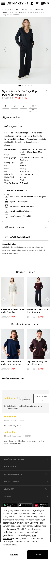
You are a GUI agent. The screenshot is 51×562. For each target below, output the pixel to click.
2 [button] (22, 85)
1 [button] (19, 85)
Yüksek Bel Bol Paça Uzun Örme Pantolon (38, 310)
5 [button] (31, 85)
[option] (25, 50)
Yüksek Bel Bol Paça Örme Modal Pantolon (12, 310)
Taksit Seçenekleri (19, 237)
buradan (5, 253)
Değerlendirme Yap (41, 398)
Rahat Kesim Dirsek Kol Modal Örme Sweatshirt (11, 362)
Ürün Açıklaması (13, 126)
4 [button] (28, 85)
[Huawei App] (41, 505)
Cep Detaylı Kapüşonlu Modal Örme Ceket (37, 362)
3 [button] (25, 85)
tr (48, 3)
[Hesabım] (32, 3)
